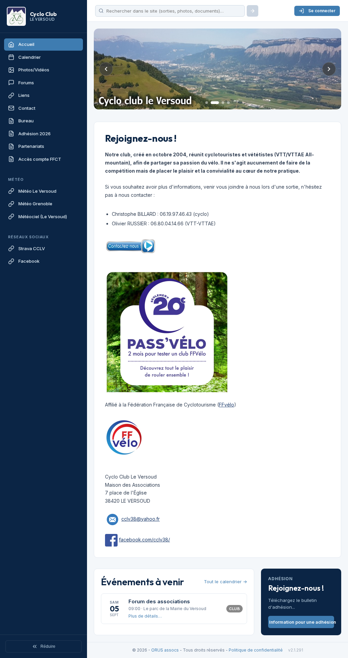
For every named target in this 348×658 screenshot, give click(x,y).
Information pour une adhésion (301, 622)
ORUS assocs (165, 650)
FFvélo (226, 405)
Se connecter (321, 10)
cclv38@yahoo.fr (140, 519)
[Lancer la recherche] (252, 11)
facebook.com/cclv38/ (144, 539)
